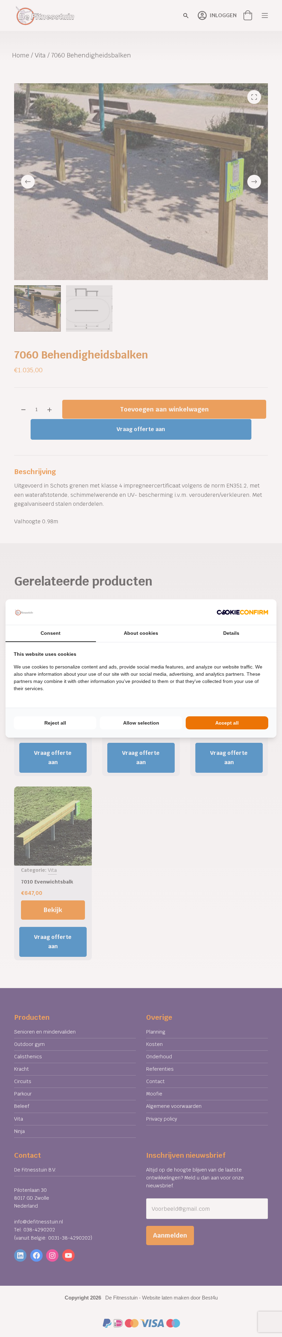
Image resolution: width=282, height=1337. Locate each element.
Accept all (227, 723)
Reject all (55, 723)
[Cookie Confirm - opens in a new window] (242, 612)
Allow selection (141, 723)
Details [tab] (231, 633)
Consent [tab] (51, 633)
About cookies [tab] (141, 633)
